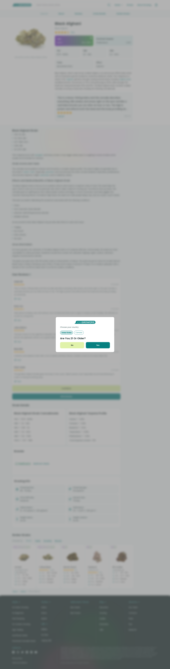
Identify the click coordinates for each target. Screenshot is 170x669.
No (72, 345)
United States (66, 333)
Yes (97, 345)
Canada (79, 333)
